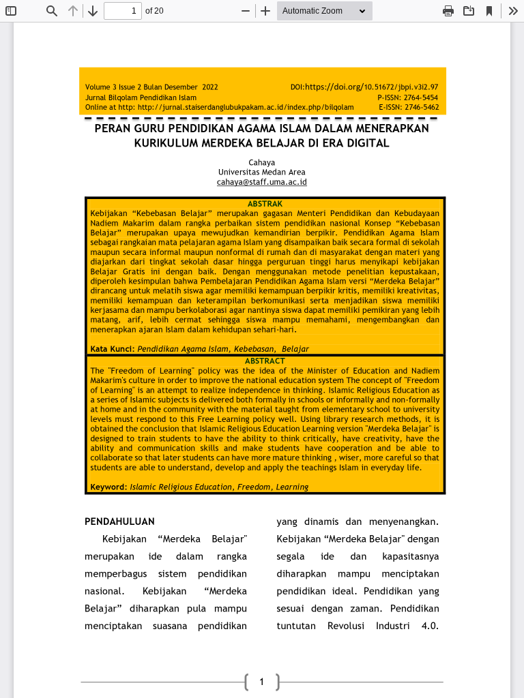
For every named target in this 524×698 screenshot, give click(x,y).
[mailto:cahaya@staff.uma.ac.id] (262, 182)
